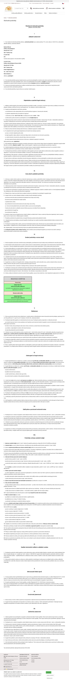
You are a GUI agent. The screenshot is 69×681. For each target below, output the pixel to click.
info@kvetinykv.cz (16, 3)
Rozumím (48, 672)
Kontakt (51, 3)
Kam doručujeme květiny (37, 3)
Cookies (32, 660)
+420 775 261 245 (8, 3)
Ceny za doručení (46, 3)
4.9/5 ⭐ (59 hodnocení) (8, 669)
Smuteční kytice (38, 13)
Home (5, 17)
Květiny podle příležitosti (16, 13)
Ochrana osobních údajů (24, 658)
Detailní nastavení (50, 675)
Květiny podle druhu (28, 13)
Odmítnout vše (49, 678)
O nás (30, 3)
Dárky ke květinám (53, 13)
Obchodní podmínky (12, 17)
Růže (45, 13)
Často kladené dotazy (24, 660)
